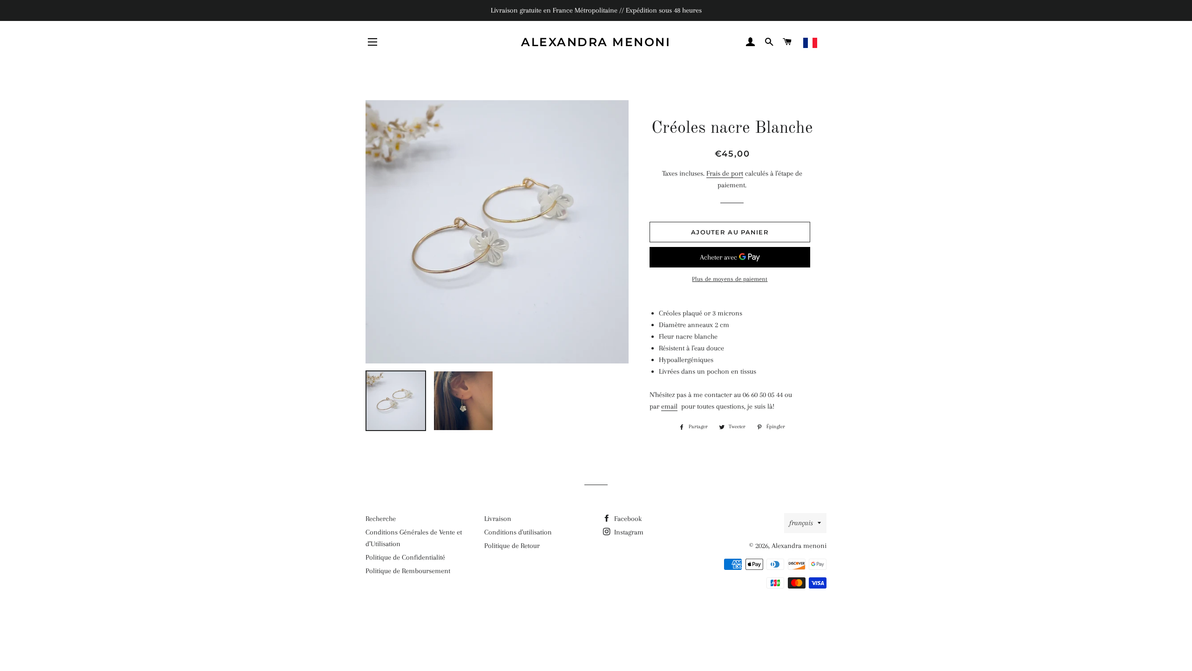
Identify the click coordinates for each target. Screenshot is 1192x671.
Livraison (497, 518)
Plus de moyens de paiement (729, 278)
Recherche (381, 518)
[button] (832, 43)
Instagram (627, 532)
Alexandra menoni (595, 42)
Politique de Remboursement (408, 571)
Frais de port (724, 173)
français (801, 523)
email (669, 406)
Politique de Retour (512, 545)
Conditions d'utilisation (518, 532)
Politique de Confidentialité (405, 557)
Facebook (627, 518)
